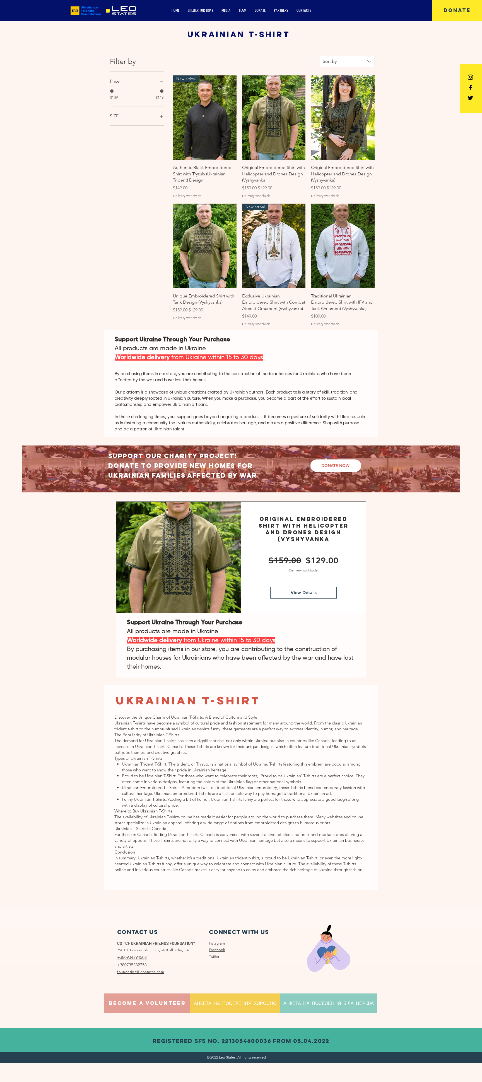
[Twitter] (470, 97)
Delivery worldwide (187, 196)
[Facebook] (470, 87)
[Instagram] (470, 77)
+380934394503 (132, 957)
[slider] (112, 91)
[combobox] (347, 61)
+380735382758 (132, 964)
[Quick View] (274, 117)
